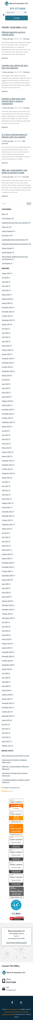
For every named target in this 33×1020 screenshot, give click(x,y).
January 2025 (6, 354)
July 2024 (5, 380)
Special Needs (6, 252)
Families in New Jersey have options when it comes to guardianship (13, 101)
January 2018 (6, 699)
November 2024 (7, 363)
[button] (16, 18)
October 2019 (6, 614)
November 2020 (7, 567)
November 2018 (7, 656)
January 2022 (6, 507)
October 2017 (6, 712)
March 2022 (6, 499)
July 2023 (5, 431)
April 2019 (5, 635)
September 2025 (7, 320)
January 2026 (6, 303)
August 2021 (6, 529)
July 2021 (5, 533)
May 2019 (5, 631)
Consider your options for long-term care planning (15, 66)
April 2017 (5, 737)
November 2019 (7, 609)
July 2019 (5, 622)
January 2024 (6, 405)
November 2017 (7, 707)
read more (5, 58)
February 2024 (6, 401)
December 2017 (7, 703)
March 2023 (6, 448)
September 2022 (7, 473)
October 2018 (6, 661)
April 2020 (5, 592)
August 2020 (6, 580)
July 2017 (5, 724)
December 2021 (7, 512)
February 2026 (6, 299)
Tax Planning (6, 263)
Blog (24, 141)
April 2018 (5, 686)
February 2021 (6, 554)
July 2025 (5, 329)
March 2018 (6, 690)
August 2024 (6, 375)
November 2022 (7, 465)
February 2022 (6, 503)
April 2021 (5, 546)
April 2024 (5, 392)
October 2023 (6, 418)
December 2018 (7, 652)
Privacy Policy (19, 1012)
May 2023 (5, 439)
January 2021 (6, 558)
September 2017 (7, 716)
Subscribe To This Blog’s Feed (11, 787)
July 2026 (5, 278)
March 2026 (6, 295)
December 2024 (7, 358)
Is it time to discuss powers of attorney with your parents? (14, 135)
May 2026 (5, 286)
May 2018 (5, 682)
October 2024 (6, 367)
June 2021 (5, 537)
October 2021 (6, 520)
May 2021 (5, 541)
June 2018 (5, 678)
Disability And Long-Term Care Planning (14, 223)
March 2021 (6, 550)
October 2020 (6, 571)
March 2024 (6, 397)
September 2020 (7, 575)
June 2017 (5, 729)
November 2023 (7, 414)
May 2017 (5, 733)
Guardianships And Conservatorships (13, 240)
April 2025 (5, 341)
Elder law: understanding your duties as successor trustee (14, 171)
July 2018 (5, 673)
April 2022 (5, 495)
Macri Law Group (8, 39)
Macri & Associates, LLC (13, 1009)
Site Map (13, 1012)
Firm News (26, 39)
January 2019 (6, 648)
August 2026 (6, 273)
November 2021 (7, 516)
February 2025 (6, 350)
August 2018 (6, 669)
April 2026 (5, 290)
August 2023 (6, 426)
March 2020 (6, 597)
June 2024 (5, 384)
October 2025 (6, 316)
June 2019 (5, 626)
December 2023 (7, 409)
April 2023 (5, 444)
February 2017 (6, 746)
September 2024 (7, 371)
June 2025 (5, 333)
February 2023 (6, 452)
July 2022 (5, 482)
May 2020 (5, 588)
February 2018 (6, 695)
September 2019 (7, 618)
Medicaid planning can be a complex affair (13, 33)
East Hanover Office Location (16, 943)
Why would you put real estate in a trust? (15, 756)
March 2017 (6, 741)
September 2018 (7, 665)
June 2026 (5, 282)
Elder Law (5, 227)
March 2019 (6, 639)
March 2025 (6, 346)
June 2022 (5, 486)
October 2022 (6, 469)
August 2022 (6, 478)
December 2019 (7, 605)
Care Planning (6, 218)
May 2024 (5, 388)
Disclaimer (7, 1012)
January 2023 (6, 456)
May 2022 (5, 490)
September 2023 (7, 422)
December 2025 (7, 307)
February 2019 (6, 643)
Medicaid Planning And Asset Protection (15, 244)
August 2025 (6, 324)
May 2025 (5, 337)
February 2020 (6, 601)
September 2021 (7, 524)
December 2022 (7, 460)
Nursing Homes (7, 248)
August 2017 (6, 720)
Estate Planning (7, 231)
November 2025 (7, 312)
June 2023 (5, 435)
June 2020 (5, 584)
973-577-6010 (17, 8)
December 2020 (7, 563)
